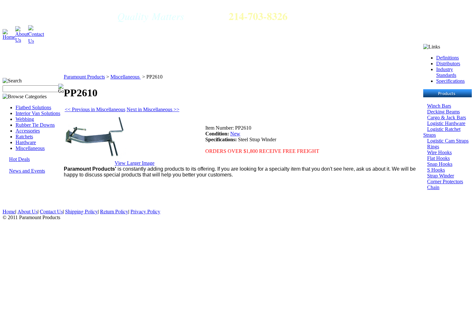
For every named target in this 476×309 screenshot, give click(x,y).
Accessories (28, 130)
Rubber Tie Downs (35, 125)
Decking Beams (443, 111)
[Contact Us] (36, 29)
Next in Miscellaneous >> (153, 109)
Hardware (26, 142)
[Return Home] (9, 32)
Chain (433, 187)
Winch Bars (439, 106)
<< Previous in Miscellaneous (95, 109)
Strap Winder (440, 175)
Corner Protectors (445, 181)
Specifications (450, 81)
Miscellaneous (30, 148)
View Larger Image (134, 163)
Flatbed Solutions (33, 107)
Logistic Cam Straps (448, 141)
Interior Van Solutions (38, 113)
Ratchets (24, 136)
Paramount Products (84, 77)
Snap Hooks (439, 164)
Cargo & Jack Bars (446, 117)
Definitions (447, 57)
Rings (433, 146)
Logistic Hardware (446, 123)
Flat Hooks (438, 158)
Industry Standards (446, 72)
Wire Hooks (439, 152)
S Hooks (436, 170)
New (235, 133)
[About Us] (21, 29)
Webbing (25, 119)
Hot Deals (19, 159)
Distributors (448, 63)
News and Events (27, 171)
